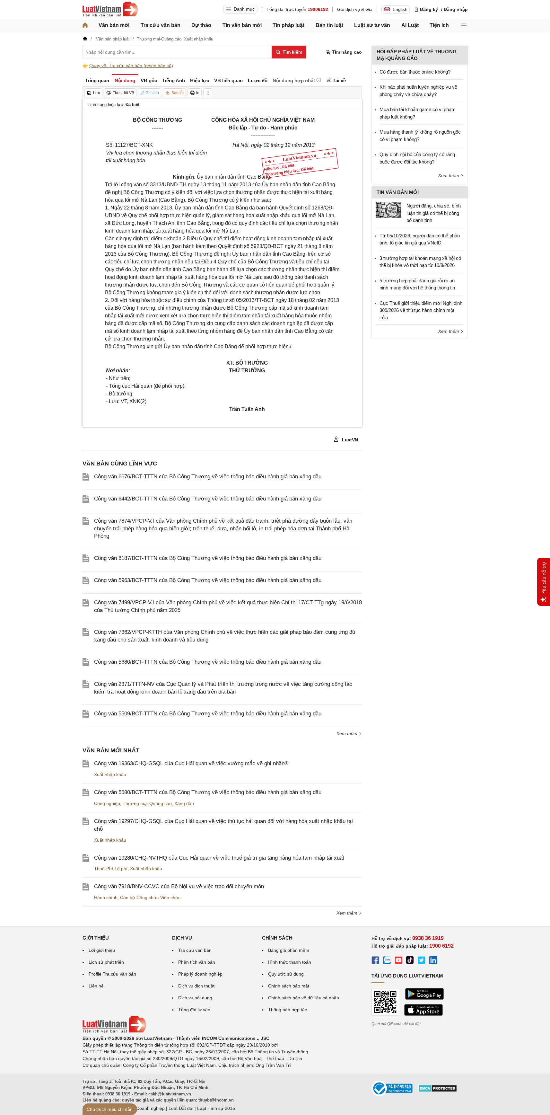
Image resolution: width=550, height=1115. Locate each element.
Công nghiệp (107, 803)
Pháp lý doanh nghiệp (200, 974)
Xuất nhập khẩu (110, 774)
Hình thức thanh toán (289, 962)
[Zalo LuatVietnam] (387, 961)
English (400, 9)
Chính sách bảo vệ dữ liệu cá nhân (303, 997)
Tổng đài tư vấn (194, 1009)
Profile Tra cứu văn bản (112, 974)
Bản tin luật (329, 25)
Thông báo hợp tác (287, 1009)
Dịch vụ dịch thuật (196, 985)
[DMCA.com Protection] (437, 1090)
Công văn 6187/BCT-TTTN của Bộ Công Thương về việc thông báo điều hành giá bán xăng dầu (207, 558)
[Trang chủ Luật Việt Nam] (110, 9)
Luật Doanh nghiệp (145, 1108)
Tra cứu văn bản (160, 25)
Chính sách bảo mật (288, 985)
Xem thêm (347, 733)
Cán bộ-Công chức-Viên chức (150, 897)
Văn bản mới (114, 25)
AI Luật (410, 25)
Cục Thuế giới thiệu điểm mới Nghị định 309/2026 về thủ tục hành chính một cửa (421, 310)
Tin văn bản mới (242, 25)
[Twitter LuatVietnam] (421, 961)
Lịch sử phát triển (106, 962)
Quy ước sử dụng (286, 974)
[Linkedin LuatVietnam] (433, 961)
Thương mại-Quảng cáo (147, 803)
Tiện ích (439, 25)
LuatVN (349, 439)
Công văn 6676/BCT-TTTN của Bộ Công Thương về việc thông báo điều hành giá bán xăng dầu (207, 476)
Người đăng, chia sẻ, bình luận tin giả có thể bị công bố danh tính (433, 213)
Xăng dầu (184, 803)
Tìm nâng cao (346, 52)
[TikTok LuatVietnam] (410, 961)
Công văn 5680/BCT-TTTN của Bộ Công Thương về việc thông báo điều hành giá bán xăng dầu (207, 662)
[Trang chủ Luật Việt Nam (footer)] (114, 1031)
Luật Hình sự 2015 (216, 1108)
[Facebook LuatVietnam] (375, 961)
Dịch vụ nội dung (195, 997)
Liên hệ (96, 985)
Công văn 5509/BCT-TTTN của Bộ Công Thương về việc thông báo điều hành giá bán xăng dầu (207, 714)
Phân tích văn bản (196, 962)
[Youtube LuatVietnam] (398, 961)
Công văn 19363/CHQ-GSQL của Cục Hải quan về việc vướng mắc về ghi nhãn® (191, 763)
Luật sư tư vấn (372, 25)
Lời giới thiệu (102, 950)
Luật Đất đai (181, 1108)
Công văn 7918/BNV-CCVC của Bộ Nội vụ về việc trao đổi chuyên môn (179, 886)
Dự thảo (201, 25)
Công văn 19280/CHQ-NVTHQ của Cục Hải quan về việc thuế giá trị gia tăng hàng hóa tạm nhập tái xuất (219, 858)
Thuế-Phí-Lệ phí (110, 868)
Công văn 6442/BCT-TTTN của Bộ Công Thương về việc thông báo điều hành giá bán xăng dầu (207, 499)
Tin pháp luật (288, 25)
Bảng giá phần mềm (288, 950)
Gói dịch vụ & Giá (354, 9)
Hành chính (106, 897)
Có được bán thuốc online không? (415, 72)
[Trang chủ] (85, 25)
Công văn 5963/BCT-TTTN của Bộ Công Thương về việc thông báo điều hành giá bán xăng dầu (207, 580)
